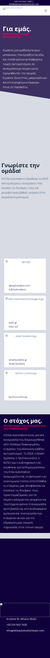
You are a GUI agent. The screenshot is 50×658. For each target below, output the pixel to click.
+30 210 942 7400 (23, 1)
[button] (25, 640)
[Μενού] (45, 10)
